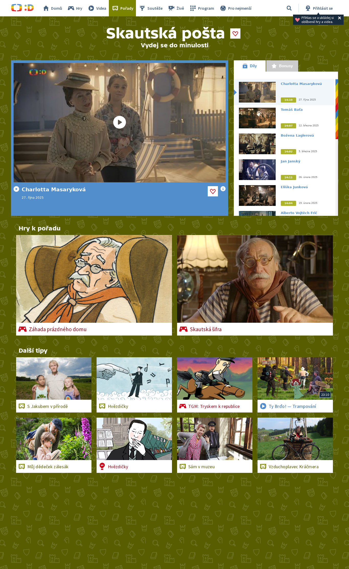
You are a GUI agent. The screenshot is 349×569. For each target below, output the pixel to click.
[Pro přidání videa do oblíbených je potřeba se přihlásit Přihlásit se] (213, 191)
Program (206, 8)
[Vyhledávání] (289, 8)
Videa (101, 8)
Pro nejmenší (239, 8)
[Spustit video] (120, 122)
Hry (79, 8)
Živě (180, 8)
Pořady (126, 8)
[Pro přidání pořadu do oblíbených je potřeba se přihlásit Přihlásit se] (235, 33)
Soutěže (154, 8)
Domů (56, 8)
